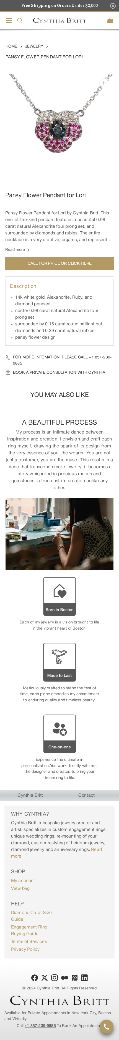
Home (11, 46)
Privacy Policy (25, 950)
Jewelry (34, 46)
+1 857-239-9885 (40, 1026)
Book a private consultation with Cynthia (59, 373)
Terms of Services (29, 942)
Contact (86, 796)
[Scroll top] (112, 1033)
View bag (20, 889)
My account (23, 881)
